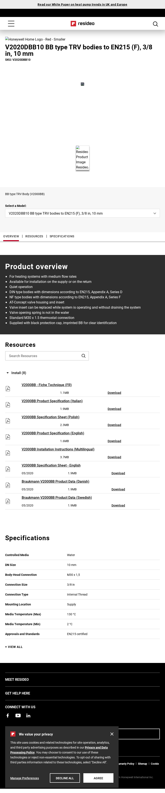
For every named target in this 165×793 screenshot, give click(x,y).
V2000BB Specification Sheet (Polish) (50, 417)
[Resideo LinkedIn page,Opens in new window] (28, 715)
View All (15, 647)
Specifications (62, 236)
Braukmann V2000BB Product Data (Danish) (55, 481)
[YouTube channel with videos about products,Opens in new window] (18, 715)
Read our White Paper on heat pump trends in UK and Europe (82, 4)
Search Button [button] (155, 24)
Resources (34, 236)
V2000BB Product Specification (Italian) (52, 401)
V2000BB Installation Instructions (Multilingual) (58, 449)
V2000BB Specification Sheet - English (51, 465)
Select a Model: (15, 206)
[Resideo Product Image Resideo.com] (82, 84)
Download (114, 393)
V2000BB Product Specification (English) (53, 433)
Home (83, 23)
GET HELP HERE (24, 693)
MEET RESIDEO (23, 679)
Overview (11, 236)
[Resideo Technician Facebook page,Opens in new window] (7, 715)
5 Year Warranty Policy (121, 763)
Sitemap (142, 763)
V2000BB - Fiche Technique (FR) (47, 384)
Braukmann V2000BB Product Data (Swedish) (57, 497)
